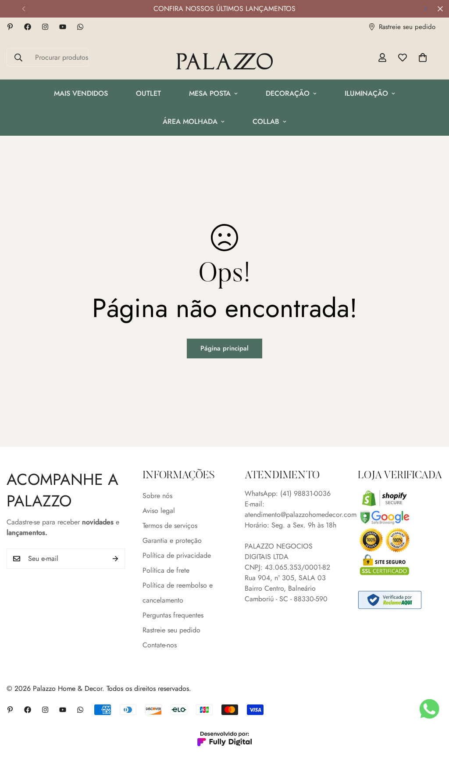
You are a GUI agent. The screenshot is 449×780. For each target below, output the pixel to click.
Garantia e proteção (172, 540)
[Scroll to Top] (432, 732)
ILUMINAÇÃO (366, 93)
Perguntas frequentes (173, 615)
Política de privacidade (177, 555)
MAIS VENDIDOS (81, 93)
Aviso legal (159, 511)
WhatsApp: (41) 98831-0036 (288, 493)
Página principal (224, 348)
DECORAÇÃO (288, 93)
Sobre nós (157, 496)
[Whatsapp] (80, 26)
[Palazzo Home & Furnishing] (224, 62)
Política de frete (166, 570)
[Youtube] (62, 26)
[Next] (425, 9)
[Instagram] (45, 26)
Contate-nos (160, 645)
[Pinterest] (10, 26)
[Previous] (23, 9)
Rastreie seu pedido (171, 630)
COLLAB (266, 121)
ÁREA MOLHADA (190, 121)
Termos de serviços (170, 525)
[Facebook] (27, 26)
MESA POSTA (210, 93)
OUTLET (148, 93)
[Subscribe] (115, 559)
